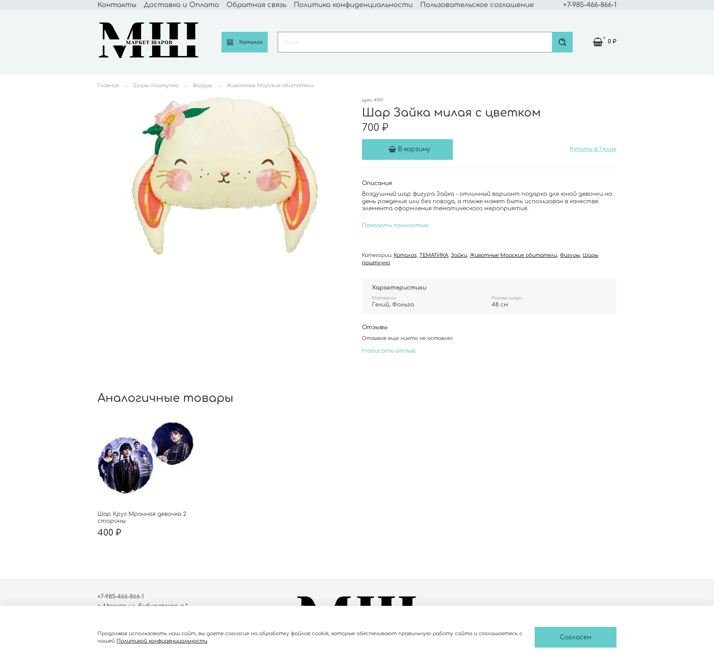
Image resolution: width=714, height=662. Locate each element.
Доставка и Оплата (181, 5)
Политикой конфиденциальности (162, 641)
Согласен (575, 637)
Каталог (250, 42)
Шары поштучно (155, 85)
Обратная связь (256, 5)
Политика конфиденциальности (353, 5)
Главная (108, 85)
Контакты (117, 5)
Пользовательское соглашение (477, 5)
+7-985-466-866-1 (589, 5)
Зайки (459, 255)
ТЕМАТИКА (433, 255)
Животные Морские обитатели (270, 85)
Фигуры (202, 85)
